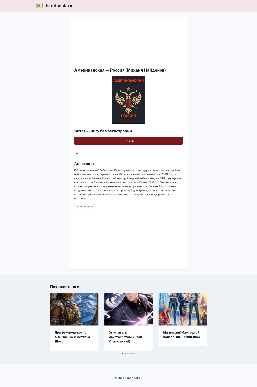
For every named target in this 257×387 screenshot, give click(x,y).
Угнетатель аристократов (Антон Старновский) (125, 337)
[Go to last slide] (55, 322)
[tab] (122, 353)
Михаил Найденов (84, 206)
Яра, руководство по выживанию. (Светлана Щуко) (72, 337)
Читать (128, 141)
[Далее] (201, 322)
